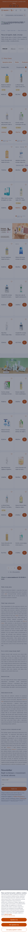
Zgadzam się (14, 920)
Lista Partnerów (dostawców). (8, 916)
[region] (14, 912)
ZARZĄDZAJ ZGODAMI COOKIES (14, 930)
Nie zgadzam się (14, 925)
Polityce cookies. (8, 914)
